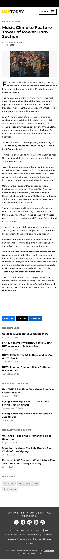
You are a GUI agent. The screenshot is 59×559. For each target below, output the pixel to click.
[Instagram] (42, 522)
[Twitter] (22, 522)
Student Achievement (43, 539)
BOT (22, 530)
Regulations (11, 539)
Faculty (39, 530)
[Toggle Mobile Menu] (56, 3)
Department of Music (28, 483)
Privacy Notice (33, 535)
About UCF (14, 530)
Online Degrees (11, 535)
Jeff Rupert (9, 483)
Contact (30, 530)
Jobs (46, 530)
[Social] (29, 522)
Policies (22, 535)
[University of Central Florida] (22, 3)
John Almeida (10, 489)
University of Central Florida (29, 514)
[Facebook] (16, 522)
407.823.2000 (49, 551)
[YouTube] (36, 522)
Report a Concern (25, 539)
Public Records (47, 535)
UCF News (29, 543)
